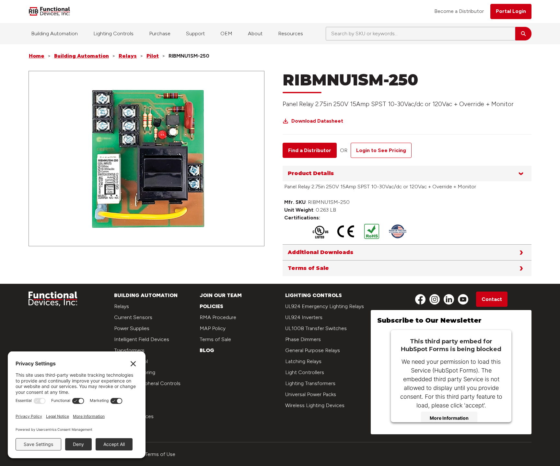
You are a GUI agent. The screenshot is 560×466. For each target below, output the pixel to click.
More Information (449, 418)
